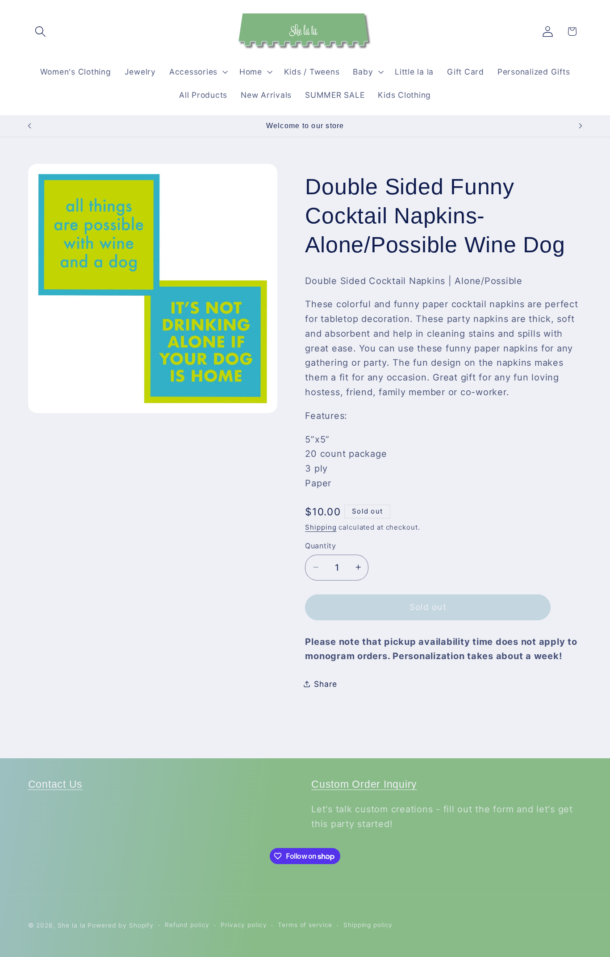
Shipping (320, 526)
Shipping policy (368, 924)
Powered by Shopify (121, 925)
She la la (72, 925)
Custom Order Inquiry (364, 784)
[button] (40, 31)
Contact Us (55, 784)
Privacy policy (244, 924)
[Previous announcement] (29, 126)
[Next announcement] (580, 126)
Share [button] (325, 683)
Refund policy (187, 924)
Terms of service (305, 924)
